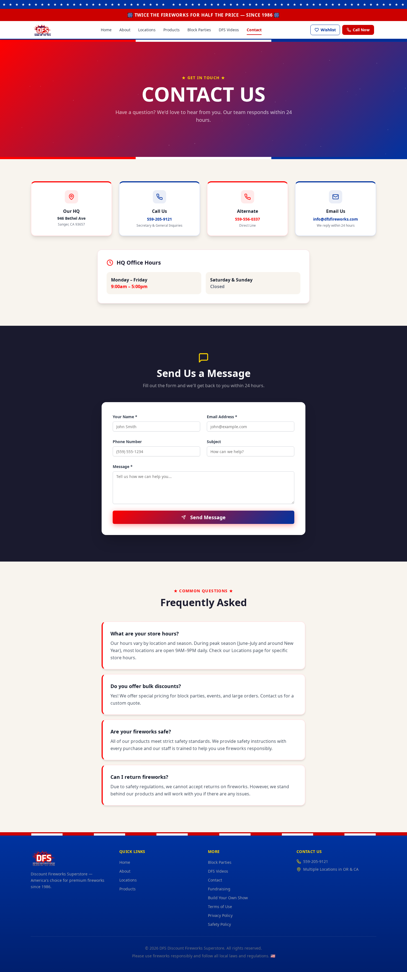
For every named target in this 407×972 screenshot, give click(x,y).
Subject (214, 441)
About (124, 29)
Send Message (208, 517)
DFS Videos (229, 29)
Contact (254, 29)
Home (106, 29)
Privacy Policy (220, 915)
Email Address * (222, 416)
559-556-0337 (247, 219)
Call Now (361, 29)
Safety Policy (219, 924)
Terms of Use (220, 906)
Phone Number (127, 441)
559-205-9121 (159, 219)
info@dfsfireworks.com (335, 219)
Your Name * (125, 416)
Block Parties (199, 29)
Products (171, 29)
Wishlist (328, 29)
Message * (123, 466)
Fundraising (219, 888)
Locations (147, 29)
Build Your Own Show (228, 897)
